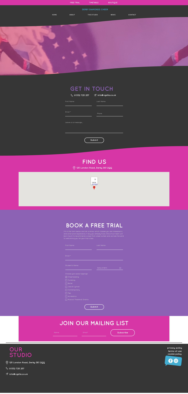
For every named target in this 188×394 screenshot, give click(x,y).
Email (67, 112)
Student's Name (71, 265)
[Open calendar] (120, 268)
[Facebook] (170, 361)
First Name (69, 101)
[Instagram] (176, 361)
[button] (72, 15)
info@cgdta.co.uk (107, 95)
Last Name (101, 101)
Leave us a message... (74, 122)
